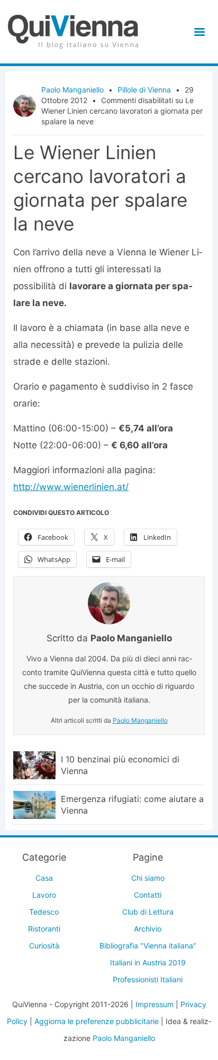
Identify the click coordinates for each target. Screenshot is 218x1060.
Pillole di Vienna (144, 89)
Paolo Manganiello (72, 89)
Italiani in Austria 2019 (148, 962)
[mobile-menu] (197, 32)
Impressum (154, 1004)
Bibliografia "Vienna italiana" (147, 945)
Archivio (147, 928)
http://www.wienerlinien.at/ (71, 487)
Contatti (147, 894)
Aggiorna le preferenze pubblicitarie (96, 1021)
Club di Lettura (148, 911)
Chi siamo (148, 877)
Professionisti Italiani (148, 979)
